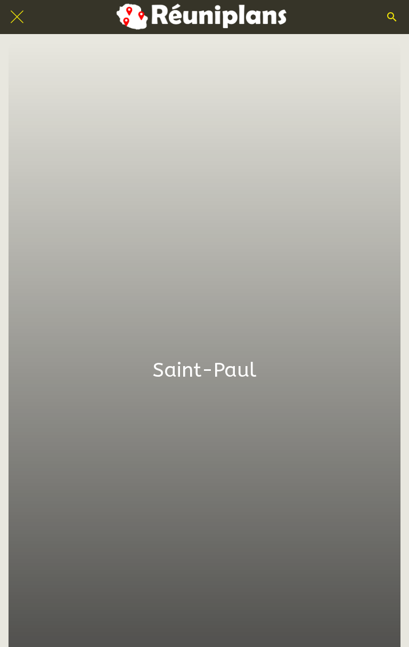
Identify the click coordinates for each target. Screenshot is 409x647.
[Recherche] (392, 17)
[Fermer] (17, 17)
